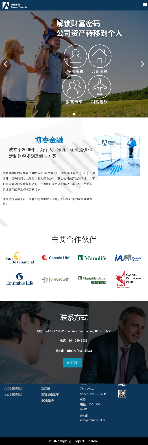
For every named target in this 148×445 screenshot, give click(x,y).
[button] (145, 4)
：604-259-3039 (74, 340)
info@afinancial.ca (93, 420)
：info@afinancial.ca (74, 350)
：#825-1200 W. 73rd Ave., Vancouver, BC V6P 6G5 (74, 331)
